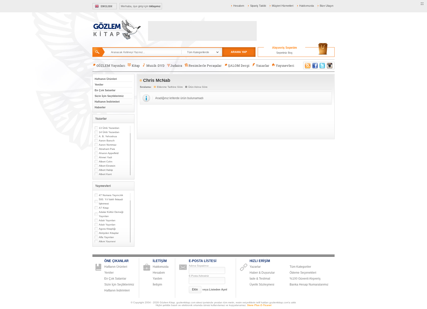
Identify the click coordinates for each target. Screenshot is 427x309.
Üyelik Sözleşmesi (262, 284)
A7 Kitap (104, 207)
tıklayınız (155, 6)
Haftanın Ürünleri (106, 78)
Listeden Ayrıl (218, 289)
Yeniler (99, 84)
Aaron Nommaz (107, 144)
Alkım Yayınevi (107, 241)
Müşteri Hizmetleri (282, 5)
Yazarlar (262, 65)
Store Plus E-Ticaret (259, 305)
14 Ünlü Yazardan (109, 132)
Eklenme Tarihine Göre (170, 87)
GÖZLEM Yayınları (110, 65)
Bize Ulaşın (326, 5)
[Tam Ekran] (422, 3)
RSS (307, 65)
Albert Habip (106, 170)
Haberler (100, 107)
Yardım (157, 278)
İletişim (157, 284)
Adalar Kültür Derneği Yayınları (111, 214)
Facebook (315, 65)
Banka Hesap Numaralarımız (309, 284)
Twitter (322, 65)
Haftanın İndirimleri (107, 101)
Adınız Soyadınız (199, 265)
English (104, 6)
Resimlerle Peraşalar (205, 65)
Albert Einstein (107, 165)
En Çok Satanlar (105, 90)
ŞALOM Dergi (238, 65)
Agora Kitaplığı (107, 228)
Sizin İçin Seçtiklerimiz (109, 95)
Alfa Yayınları (106, 237)
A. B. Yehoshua (108, 136)
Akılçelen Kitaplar (109, 233)
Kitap (136, 65)
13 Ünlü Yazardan (109, 128)
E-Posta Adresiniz (199, 275)
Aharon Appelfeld (109, 153)
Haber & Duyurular (262, 272)
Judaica (176, 65)
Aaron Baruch (107, 140)
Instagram (330, 65)
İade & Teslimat (260, 278)
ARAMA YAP (239, 51)
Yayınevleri (285, 65)
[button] (195, 289)
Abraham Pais (107, 149)
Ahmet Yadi (105, 157)
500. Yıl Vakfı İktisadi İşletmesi (111, 201)
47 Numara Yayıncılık (111, 195)
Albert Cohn (105, 161)
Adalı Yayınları (107, 220)
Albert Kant (105, 174)
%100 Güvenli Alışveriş (305, 278)
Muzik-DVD (155, 65)
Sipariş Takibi (258, 5)
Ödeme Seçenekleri (303, 272)
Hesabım (238, 5)
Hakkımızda (306, 5)
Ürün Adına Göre (198, 87)
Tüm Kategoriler (300, 266)
